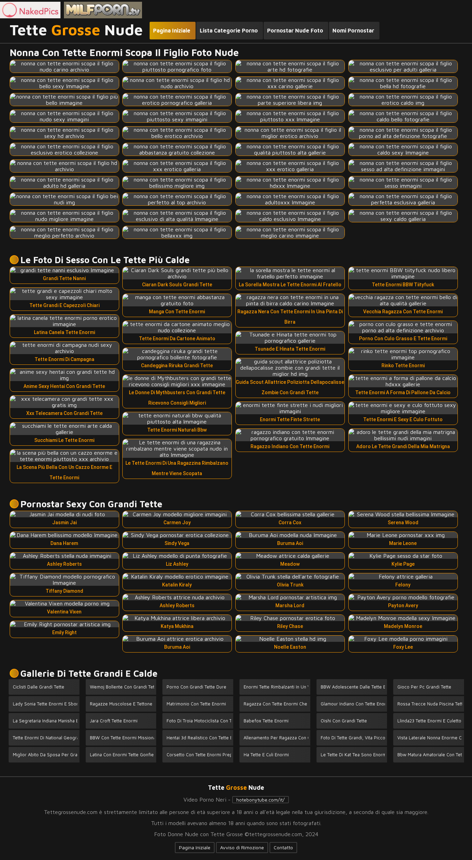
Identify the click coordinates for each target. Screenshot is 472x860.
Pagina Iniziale (194, 847)
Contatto (283, 847)
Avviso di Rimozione (242, 847)
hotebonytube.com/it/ (260, 800)
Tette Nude (76, 30)
